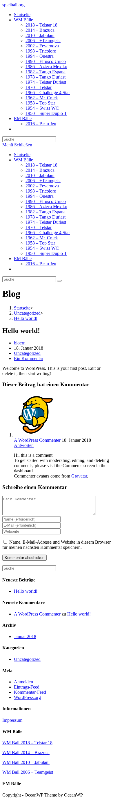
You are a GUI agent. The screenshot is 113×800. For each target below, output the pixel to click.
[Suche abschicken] (59, 280)
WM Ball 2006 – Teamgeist (27, 772)
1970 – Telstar (38, 227)
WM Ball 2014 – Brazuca (26, 752)
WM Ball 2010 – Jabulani (26, 762)
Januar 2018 (25, 636)
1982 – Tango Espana (45, 211)
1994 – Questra (39, 196)
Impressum (12, 720)
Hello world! (25, 591)
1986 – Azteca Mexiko (46, 206)
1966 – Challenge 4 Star (47, 232)
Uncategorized (27, 353)
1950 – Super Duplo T (46, 253)
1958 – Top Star (40, 242)
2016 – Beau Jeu (40, 263)
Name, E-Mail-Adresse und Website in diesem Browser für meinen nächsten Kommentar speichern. (56, 545)
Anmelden (23, 681)
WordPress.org (27, 697)
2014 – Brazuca (39, 170)
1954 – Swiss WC (42, 248)
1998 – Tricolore (40, 191)
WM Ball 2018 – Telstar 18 (27, 742)
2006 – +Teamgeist (43, 180)
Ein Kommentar (28, 358)
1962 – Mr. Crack (41, 237)
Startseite (22, 154)
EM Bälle (23, 258)
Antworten (24, 445)
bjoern (19, 342)
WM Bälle (23, 159)
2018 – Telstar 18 (41, 165)
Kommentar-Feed (30, 692)
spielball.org (13, 4)
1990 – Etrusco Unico (45, 201)
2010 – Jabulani (39, 175)
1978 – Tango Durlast (45, 217)
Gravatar (79, 475)
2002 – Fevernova (42, 185)
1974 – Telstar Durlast (45, 222)
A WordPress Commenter (37, 440)
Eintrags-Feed (26, 687)
